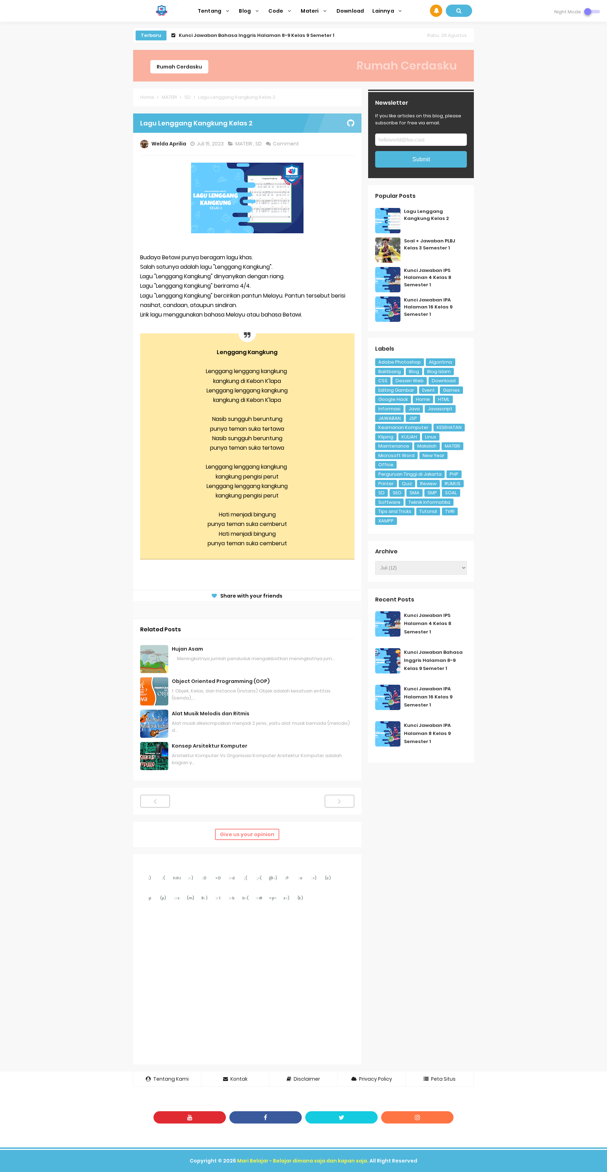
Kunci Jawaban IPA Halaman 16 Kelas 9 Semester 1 (241, 35)
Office (385, 464)
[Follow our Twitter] (341, 1117)
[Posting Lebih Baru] (155, 801)
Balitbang (389, 371)
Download (444, 380)
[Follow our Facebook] (265, 1117)
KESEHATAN (449, 427)
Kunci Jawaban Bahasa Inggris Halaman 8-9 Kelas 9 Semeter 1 (433, 660)
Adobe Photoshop (399, 362)
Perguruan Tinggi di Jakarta (410, 474)
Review (428, 483)
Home (423, 399)
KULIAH (409, 437)
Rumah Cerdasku (179, 66)
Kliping (385, 437)
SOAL (451, 492)
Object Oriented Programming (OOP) (221, 681)
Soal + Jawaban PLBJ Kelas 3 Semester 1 (429, 244)
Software (389, 502)
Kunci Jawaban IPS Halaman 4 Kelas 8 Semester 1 (427, 277)
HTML (444, 399)
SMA (414, 492)
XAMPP (386, 520)
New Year (433, 455)
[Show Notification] (436, 11)
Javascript (440, 408)
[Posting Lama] (339, 801)
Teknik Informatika (429, 502)
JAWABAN (389, 418)
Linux (430, 437)
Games (451, 390)
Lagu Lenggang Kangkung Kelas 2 (426, 215)
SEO (397, 492)
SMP (432, 492)
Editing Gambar (396, 390)
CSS (382, 380)
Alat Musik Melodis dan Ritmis (210, 713)
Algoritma (440, 362)
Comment (286, 143)
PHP (454, 474)
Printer (386, 483)
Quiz (407, 483)
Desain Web (410, 380)
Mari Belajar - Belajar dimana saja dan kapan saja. (302, 1160)
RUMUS (453, 483)
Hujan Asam (187, 648)
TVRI (450, 511)
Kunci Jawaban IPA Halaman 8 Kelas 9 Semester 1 (427, 733)
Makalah (427, 446)
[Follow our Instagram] (417, 1117)
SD (259, 143)
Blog (414, 371)
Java (414, 408)
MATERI (244, 143)
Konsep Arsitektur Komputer (209, 745)
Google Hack (393, 399)
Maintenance (393, 446)
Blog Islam (439, 371)
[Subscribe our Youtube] (190, 1117)
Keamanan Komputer (403, 427)
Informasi (389, 408)
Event (428, 390)
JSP (413, 418)
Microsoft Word (396, 455)
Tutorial (428, 511)
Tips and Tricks (394, 511)
